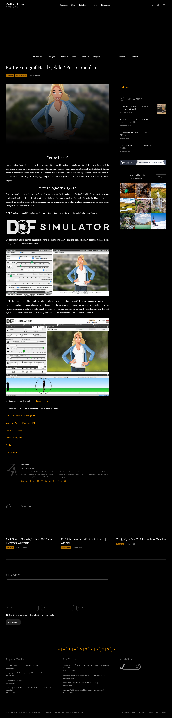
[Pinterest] (54, 481)
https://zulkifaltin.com (28, 468)
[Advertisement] (86, 30)
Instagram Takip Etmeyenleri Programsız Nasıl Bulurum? (26, 665)
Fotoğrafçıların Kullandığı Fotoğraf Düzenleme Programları (27, 673)
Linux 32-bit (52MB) (15, 430)
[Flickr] (147, 5)
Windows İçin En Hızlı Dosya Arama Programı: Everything (84, 675)
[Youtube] (164, 5)
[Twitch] (58, 481)
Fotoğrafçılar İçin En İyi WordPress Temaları (141, 539)
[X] (158, 5)
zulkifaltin (25, 465)
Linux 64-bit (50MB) (15, 438)
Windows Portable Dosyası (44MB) (21, 423)
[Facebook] (141, 5)
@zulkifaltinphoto (137, 175)
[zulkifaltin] (12, 473)
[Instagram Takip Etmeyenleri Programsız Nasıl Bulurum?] (161, 148)
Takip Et (161, 177)
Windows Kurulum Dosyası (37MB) (21, 416)
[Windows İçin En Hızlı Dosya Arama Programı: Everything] (161, 122)
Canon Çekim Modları (14, 680)
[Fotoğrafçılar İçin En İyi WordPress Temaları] (141, 524)
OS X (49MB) (12, 452)
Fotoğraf (10, 75)
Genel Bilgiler (21, 75)
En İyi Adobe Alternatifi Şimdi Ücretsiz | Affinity (80, 683)
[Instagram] (152, 5)
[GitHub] (38, 481)
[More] (106, 140)
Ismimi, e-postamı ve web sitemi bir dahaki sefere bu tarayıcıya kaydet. (31, 615)
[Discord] (26, 481)
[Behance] (23, 481)
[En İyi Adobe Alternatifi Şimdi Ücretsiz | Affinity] (161, 135)
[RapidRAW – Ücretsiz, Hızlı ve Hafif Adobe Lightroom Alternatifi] (161, 109)
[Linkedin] (46, 481)
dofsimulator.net (42, 401)
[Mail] (50, 481)
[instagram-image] (127, 190)
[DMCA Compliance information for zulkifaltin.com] (130, 669)
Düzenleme (66, 547)
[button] (124, 87)
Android (9, 445)
